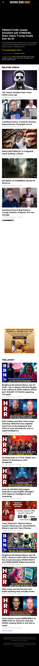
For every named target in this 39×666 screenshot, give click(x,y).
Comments (17, 53)
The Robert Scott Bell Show (9, 126)
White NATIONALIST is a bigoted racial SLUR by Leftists (17, 152)
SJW (31, 58)
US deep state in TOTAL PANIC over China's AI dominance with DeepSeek (19, 460)
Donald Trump (12, 58)
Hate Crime (26, 56)
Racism (13, 59)
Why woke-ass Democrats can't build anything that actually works (18, 590)
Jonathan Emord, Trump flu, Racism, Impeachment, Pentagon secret (19, 123)
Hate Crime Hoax (17, 56)
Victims (4, 59)
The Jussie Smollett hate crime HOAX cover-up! (17, 93)
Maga (8, 59)
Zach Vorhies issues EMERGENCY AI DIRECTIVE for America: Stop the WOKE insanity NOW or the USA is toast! (19, 622)
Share (23, 53)
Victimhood (19, 58)
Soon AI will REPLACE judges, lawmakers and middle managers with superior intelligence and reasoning (18, 493)
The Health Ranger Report (12, 50)
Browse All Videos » (7, 630)
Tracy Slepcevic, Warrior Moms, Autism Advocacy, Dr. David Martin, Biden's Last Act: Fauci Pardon (19, 525)
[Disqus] (19, 248)
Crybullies (27, 58)
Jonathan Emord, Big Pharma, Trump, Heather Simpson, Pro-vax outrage (18, 212)
